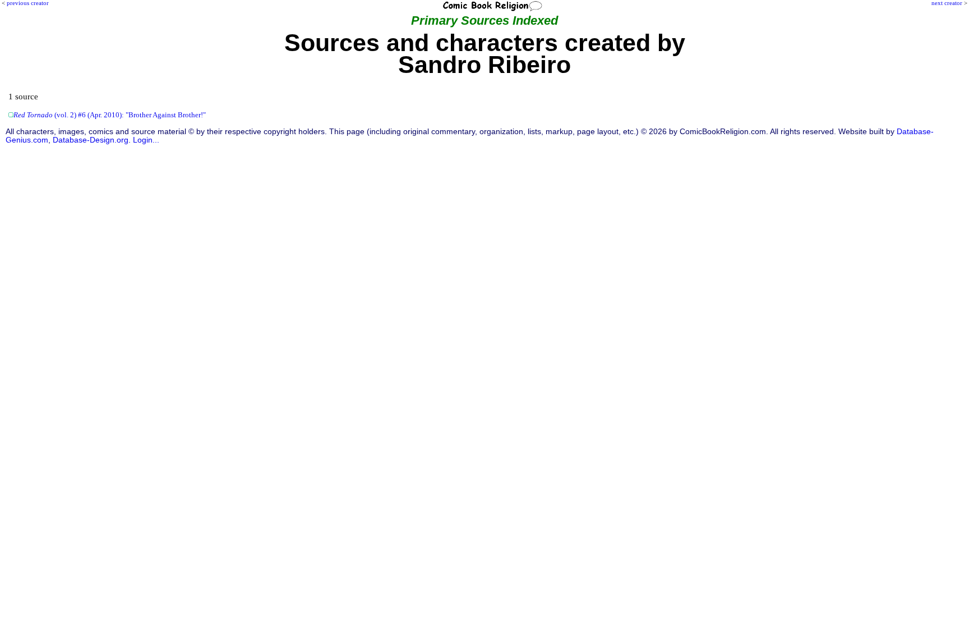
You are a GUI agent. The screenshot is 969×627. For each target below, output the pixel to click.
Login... (146, 140)
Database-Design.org (90, 140)
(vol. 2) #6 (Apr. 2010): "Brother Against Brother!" (109, 115)
